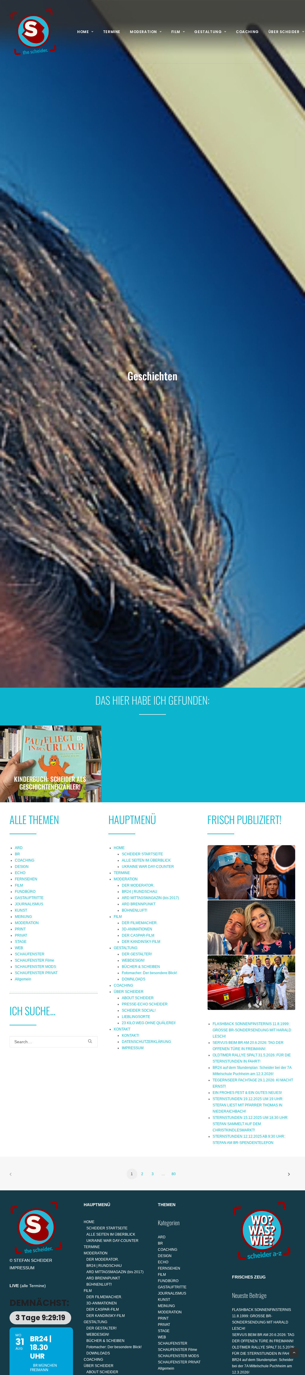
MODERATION (143, 31)
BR (17, 854)
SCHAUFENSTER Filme (34, 960)
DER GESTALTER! (137, 954)
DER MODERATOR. (138, 885)
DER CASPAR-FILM (138, 935)
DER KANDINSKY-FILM (141, 942)
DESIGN (22, 867)
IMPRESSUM (133, 1048)
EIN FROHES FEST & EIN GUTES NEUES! (247, 1093)
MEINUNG (23, 917)
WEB (19, 948)
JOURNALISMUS (29, 904)
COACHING (247, 31)
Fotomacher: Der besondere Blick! (149, 973)
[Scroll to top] (294, 1352)
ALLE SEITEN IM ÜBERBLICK (146, 860)
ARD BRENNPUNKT (138, 904)
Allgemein (23, 979)
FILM (175, 31)
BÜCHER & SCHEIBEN (141, 967)
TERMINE (111, 31)
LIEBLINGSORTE (136, 1017)
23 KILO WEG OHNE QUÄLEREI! (148, 1023)
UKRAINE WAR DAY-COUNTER (148, 867)
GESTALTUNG (208, 31)
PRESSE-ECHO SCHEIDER (145, 1004)
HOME (83, 31)
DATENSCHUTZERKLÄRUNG (146, 1042)
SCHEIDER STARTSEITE (142, 854)
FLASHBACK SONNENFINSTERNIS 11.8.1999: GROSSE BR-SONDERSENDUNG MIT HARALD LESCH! (252, 1030)
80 (174, 1174)
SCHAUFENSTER (29, 954)
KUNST (21, 910)
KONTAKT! (130, 1035)
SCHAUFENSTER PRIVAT (36, 973)
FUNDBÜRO (25, 892)
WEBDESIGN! (133, 960)
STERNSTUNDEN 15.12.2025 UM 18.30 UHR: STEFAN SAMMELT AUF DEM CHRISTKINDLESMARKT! (250, 1124)
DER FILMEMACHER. (140, 923)
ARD (19, 848)
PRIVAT (21, 935)
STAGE (21, 942)
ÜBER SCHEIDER (129, 992)
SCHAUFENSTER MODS (35, 967)
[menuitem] (85, 32)
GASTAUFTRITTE (29, 898)
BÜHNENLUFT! (134, 910)
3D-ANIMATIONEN (137, 929)
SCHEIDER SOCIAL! (138, 1010)
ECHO (20, 873)
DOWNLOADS (133, 979)
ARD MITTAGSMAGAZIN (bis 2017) (150, 898)
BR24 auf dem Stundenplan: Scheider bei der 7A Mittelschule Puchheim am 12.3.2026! (262, 1366)
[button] (90, 1041)
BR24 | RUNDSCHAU (139, 892)
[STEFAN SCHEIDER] (33, 32)
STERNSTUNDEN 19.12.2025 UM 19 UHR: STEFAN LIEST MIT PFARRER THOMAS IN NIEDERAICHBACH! (248, 1105)
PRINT (20, 929)
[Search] (54, 1041)
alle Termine (32, 1285)
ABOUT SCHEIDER (138, 998)
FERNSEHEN (26, 879)
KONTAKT (122, 1029)
